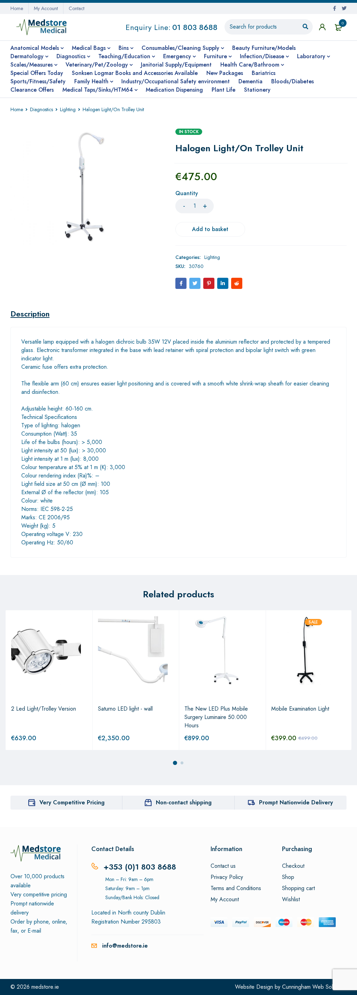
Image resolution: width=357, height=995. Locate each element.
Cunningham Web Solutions (314, 987)
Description (30, 313)
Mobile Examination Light (300, 709)
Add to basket (210, 229)
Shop (288, 877)
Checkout (293, 866)
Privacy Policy (227, 877)
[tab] (30, 313)
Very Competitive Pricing (72, 802)
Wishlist (291, 899)
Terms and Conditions (236, 888)
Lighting (68, 109)
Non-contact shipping (184, 802)
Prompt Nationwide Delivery (296, 802)
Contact (76, 8)
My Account (46, 8)
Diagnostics (41, 109)
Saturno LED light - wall (125, 709)
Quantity (186, 193)
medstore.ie (45, 987)
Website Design (254, 987)
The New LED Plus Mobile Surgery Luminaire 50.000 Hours (216, 717)
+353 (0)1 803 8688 (140, 866)
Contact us (223, 866)
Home (16, 8)
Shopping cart (298, 888)
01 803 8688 (195, 27)
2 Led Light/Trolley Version (43, 709)
